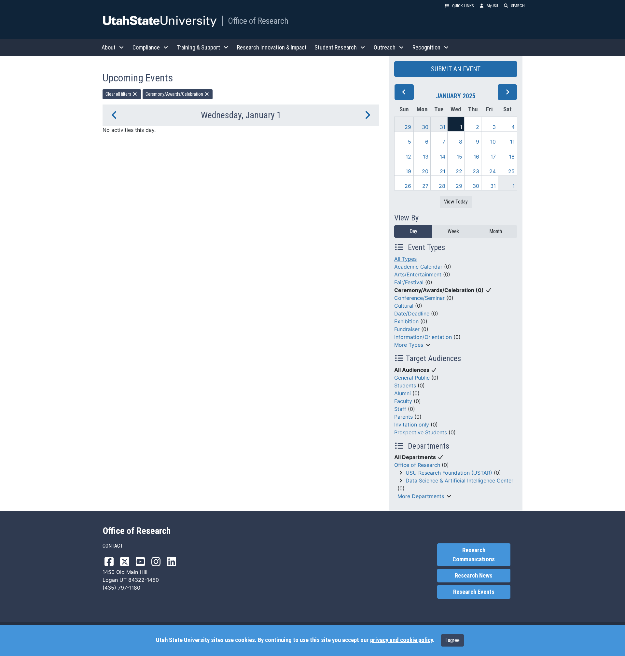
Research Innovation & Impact (272, 47)
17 (493, 156)
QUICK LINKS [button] (463, 5)
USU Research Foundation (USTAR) (449, 472)
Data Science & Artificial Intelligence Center (459, 480)
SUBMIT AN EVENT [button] (455, 69)
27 (425, 186)
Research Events (473, 591)
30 (425, 127)
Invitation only (411, 424)
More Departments (420, 496)
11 (512, 141)
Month (495, 231)
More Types (408, 345)
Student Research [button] (335, 47)
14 (442, 156)
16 (476, 156)
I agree (452, 640)
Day (413, 231)
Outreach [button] (385, 47)
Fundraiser (407, 329)
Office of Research (258, 21)
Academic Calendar (418, 266)
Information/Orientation (423, 337)
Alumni (402, 393)
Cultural (403, 305)
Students (405, 385)
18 (512, 156)
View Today (456, 202)
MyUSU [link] (492, 5)
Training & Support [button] (198, 47)
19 (408, 171)
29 (408, 127)
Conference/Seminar (419, 298)
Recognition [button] (426, 47)
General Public (412, 377)
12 (408, 156)
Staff (400, 409)
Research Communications (473, 555)
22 (459, 171)
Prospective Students (420, 432)
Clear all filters (118, 94)
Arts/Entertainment (417, 274)
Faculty (403, 401)
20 (425, 171)
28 (442, 186)
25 (511, 171)
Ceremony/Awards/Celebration (175, 94)
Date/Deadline (411, 313)
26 (408, 186)
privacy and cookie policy (401, 640)
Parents (403, 416)
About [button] (109, 47)
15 (459, 156)
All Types (405, 259)
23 (476, 171)
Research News (474, 575)
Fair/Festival (409, 282)
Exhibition (406, 321)
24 (492, 171)
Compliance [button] (146, 47)
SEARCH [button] (518, 5)
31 (442, 127)
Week (453, 231)
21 (442, 171)
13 (425, 156)
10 (493, 141)
